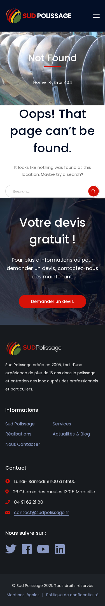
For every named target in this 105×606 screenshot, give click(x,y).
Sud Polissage (20, 424)
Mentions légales (23, 595)
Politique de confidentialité (72, 595)
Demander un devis (52, 301)
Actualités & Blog (71, 434)
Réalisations (18, 434)
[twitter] (11, 549)
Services (62, 424)
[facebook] (27, 549)
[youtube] (43, 549)
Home (39, 82)
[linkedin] (60, 549)
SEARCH (93, 191)
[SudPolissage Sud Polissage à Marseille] (38, 15)
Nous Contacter (22, 444)
